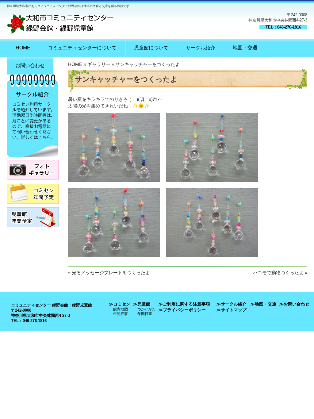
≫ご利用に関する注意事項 (184, 304)
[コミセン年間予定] (33, 205)
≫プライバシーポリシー (182, 309)
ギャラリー (98, 64)
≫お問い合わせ (294, 304)
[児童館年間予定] (33, 229)
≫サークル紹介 (231, 304)
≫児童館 (141, 304)
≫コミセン (119, 304)
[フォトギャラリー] (33, 181)
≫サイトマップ (231, 309)
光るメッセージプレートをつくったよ (111, 272)
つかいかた (146, 309)
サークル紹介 (200, 47)
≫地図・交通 (263, 304)
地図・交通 (245, 47)
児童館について (151, 47)
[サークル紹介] (32, 158)
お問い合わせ (30, 65)
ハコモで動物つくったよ (278, 272)
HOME (23, 47)
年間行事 (120, 314)
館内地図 (120, 309)
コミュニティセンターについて (82, 47)
